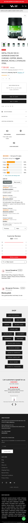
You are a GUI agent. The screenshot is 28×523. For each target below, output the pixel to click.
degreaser (16, 501)
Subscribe (7, 451)
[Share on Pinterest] (10, 106)
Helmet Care (19, 324)
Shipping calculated (12, 69)
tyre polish (21, 503)
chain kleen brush (12, 515)
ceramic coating (22, 499)
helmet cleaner (10, 505)
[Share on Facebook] (6, 106)
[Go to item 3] (14, 44)
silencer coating (6, 508)
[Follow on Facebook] (2, 482)
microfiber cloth (13, 503)
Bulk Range (14, 362)
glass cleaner (5, 510)
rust (6, 507)
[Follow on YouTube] (10, 482)
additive (4, 505)
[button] (14, 242)
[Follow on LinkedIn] (14, 482)
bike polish (5, 514)
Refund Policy (5, 472)
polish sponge (21, 515)
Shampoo (8, 338)
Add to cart (14, 96)
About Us (4, 465)
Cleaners (21, 334)
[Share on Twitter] (8, 106)
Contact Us (4, 467)
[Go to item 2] (9, 44)
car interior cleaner (21, 512)
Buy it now (14, 101)
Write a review (14, 257)
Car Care (8, 320)
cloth (17, 507)
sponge (21, 501)
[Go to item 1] (4, 44)
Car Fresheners (14, 315)
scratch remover (12, 498)
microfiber (4, 517)
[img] (14, 382)
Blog (3, 460)
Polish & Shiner (14, 348)
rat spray (4, 499)
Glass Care (8, 334)
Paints (7, 324)
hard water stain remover (17, 508)
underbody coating (14, 510)
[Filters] (3, 261)
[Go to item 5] (23, 44)
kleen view (22, 507)
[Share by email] (12, 106)
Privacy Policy (5, 478)
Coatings (20, 338)
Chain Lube (14, 329)
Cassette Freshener (14, 366)
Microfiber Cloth (14, 343)
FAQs (3, 462)
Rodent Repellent (14, 357)
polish (19, 498)
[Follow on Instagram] (6, 482)
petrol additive (11, 507)
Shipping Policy (5, 470)
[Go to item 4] (18, 44)
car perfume (18, 505)
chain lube (4, 498)
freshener (11, 514)
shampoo (23, 498)
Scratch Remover (14, 352)
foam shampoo (18, 514)
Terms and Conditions (7, 475)
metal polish (12, 512)
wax (3, 507)
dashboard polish (12, 499)
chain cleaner (5, 503)
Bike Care (20, 320)
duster (4, 501)
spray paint (9, 501)
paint (24, 505)
